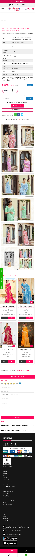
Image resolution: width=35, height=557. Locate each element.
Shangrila (15, 74)
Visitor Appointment (8, 491)
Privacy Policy (6, 496)
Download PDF (25, 119)
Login (4, 475)
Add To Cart (11, 318)
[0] (30, 9)
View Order (5, 477)
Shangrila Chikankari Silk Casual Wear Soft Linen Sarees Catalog (16, 18)
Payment (5, 502)
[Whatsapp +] (15, 114)
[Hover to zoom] (17, 136)
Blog (4, 514)
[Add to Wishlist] (19, 280)
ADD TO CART (9, 551)
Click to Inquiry (12, 119)
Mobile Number (5, 391)
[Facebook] (18, 114)
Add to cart (18, 105)
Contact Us (5, 512)
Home (2, 14)
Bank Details (5, 518)
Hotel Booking (6, 493)
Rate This (4, 380)
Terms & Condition (7, 498)
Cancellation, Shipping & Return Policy (12, 500)
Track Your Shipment (7, 479)
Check (29, 98)
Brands (4, 516)
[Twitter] (22, 114)
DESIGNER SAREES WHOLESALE (13, 14)
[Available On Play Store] (10, 4)
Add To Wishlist (18, 110)
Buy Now (26, 551)
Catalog (4, 318)
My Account (5, 471)
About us (5, 510)
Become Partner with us (8, 482)
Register (5, 473)
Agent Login (5, 484)
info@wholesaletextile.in (15, 534)
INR (24, 5)
